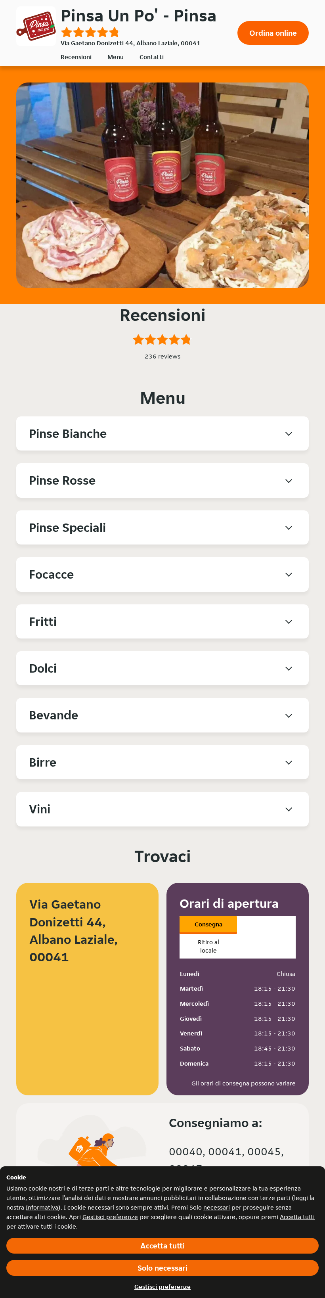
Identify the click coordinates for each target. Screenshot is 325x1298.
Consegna (208, 924)
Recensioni (76, 57)
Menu (115, 57)
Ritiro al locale (208, 946)
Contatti (152, 57)
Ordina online (273, 33)
